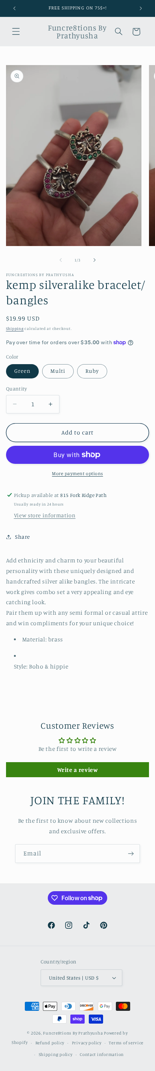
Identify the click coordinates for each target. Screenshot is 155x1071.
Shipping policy (56, 1054)
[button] (15, 31)
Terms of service (126, 1042)
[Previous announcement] (14, 8)
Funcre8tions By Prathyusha (73, 1033)
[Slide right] (94, 260)
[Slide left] (60, 260)
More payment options (77, 473)
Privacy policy (87, 1042)
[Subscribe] (131, 853)
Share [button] (22, 536)
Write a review (77, 769)
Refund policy (50, 1042)
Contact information (102, 1054)
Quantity (16, 389)
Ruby (92, 371)
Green (22, 371)
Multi (57, 371)
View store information (45, 515)
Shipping (15, 328)
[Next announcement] (140, 8)
